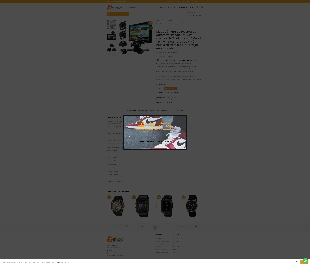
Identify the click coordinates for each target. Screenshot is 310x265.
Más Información (292, 262)
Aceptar (303, 262)
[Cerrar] (187, 113)
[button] (305, 260)
